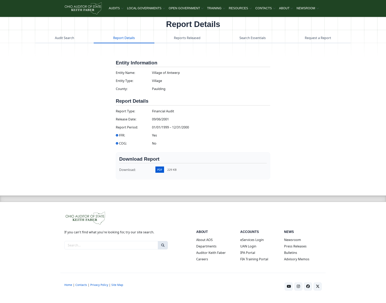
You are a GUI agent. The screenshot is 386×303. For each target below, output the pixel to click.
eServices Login (252, 240)
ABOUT (284, 8)
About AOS (204, 240)
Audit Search (64, 38)
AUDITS (114, 8)
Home (68, 285)
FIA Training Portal (254, 259)
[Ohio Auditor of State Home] (83, 8)
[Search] (163, 245)
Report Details (124, 38)
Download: (127, 170)
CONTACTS (263, 8)
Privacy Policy (99, 285)
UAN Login (248, 246)
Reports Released (187, 38)
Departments (206, 246)
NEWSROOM (306, 8)
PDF (159, 170)
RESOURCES (238, 8)
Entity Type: (124, 81)
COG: (123, 143)
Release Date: (126, 119)
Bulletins (290, 252)
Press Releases (295, 246)
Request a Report (318, 38)
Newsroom (292, 240)
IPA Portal (247, 252)
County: (121, 89)
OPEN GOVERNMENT (184, 8)
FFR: (122, 135)
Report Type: (125, 111)
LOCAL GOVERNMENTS (144, 8)
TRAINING (214, 8)
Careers (202, 259)
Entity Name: (125, 72)
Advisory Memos (296, 259)
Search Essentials (252, 38)
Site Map (117, 285)
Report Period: (127, 127)
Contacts (81, 285)
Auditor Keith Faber (211, 252)
